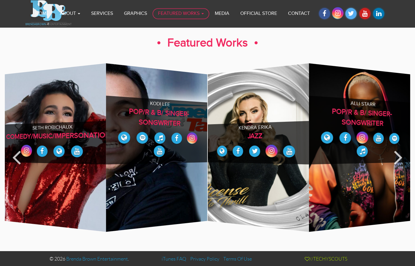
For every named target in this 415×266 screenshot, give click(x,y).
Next (398, 157)
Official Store (258, 13)
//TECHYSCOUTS (328, 258)
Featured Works (179, 13)
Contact (299, 13)
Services (102, 13)
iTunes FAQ (174, 258)
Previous (16, 157)
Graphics (135, 13)
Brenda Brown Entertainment (97, 258)
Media (222, 13)
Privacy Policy (204, 258)
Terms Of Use (237, 258)
